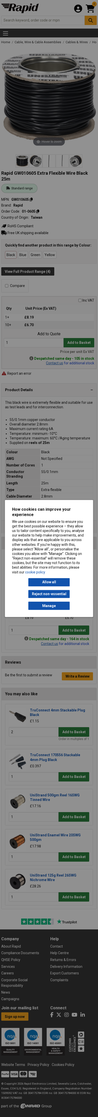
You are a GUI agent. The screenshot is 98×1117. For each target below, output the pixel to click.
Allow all (49, 582)
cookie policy (35, 572)
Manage (49, 606)
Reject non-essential (49, 594)
